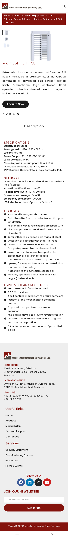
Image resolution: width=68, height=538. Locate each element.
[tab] (34, 128)
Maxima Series (41, 19)
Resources (12, 460)
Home (7, 15)
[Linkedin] (30, 482)
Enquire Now (15, 104)
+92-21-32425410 (14, 395)
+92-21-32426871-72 (36, 395)
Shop (17, 15)
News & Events (14, 465)
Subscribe (34, 508)
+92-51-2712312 (12, 399)
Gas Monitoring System (19, 455)
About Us (11, 420)
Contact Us (12, 436)
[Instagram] (38, 482)
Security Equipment (34, 15)
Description (34, 126)
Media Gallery (13, 426)
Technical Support (16, 431)
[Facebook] (21, 482)
